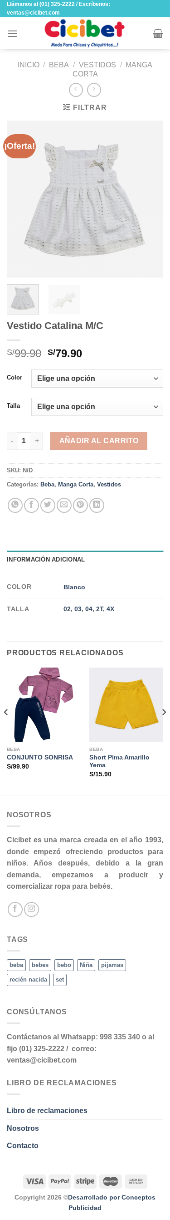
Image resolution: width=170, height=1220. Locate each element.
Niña (86, 965)
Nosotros (23, 1128)
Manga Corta (75, 484)
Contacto (23, 1145)
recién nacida (28, 979)
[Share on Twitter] (47, 505)
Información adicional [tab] (46, 559)
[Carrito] (158, 33)
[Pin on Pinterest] (80, 505)
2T (99, 609)
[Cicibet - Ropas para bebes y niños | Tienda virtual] (85, 33)
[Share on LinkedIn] (96, 505)
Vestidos (97, 65)
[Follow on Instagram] (31, 909)
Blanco (74, 587)
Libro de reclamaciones (47, 1110)
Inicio (28, 65)
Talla (13, 406)
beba (16, 965)
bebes (40, 965)
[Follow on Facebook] (15, 909)
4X (110, 609)
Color (14, 378)
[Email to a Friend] (64, 505)
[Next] (149, 199)
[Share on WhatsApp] (15, 505)
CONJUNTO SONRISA (40, 757)
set (60, 979)
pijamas (112, 965)
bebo (64, 965)
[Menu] (12, 33)
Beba (59, 65)
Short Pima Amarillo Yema (119, 761)
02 (67, 609)
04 (88, 609)
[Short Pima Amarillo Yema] (126, 705)
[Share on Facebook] (31, 505)
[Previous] (21, 199)
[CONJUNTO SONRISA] (44, 705)
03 (78, 609)
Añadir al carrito (99, 441)
